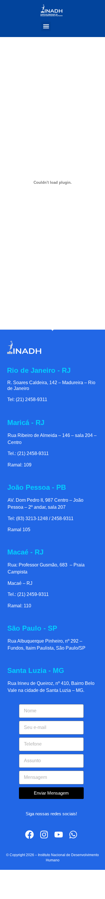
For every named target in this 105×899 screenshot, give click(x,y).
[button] (46, 26)
